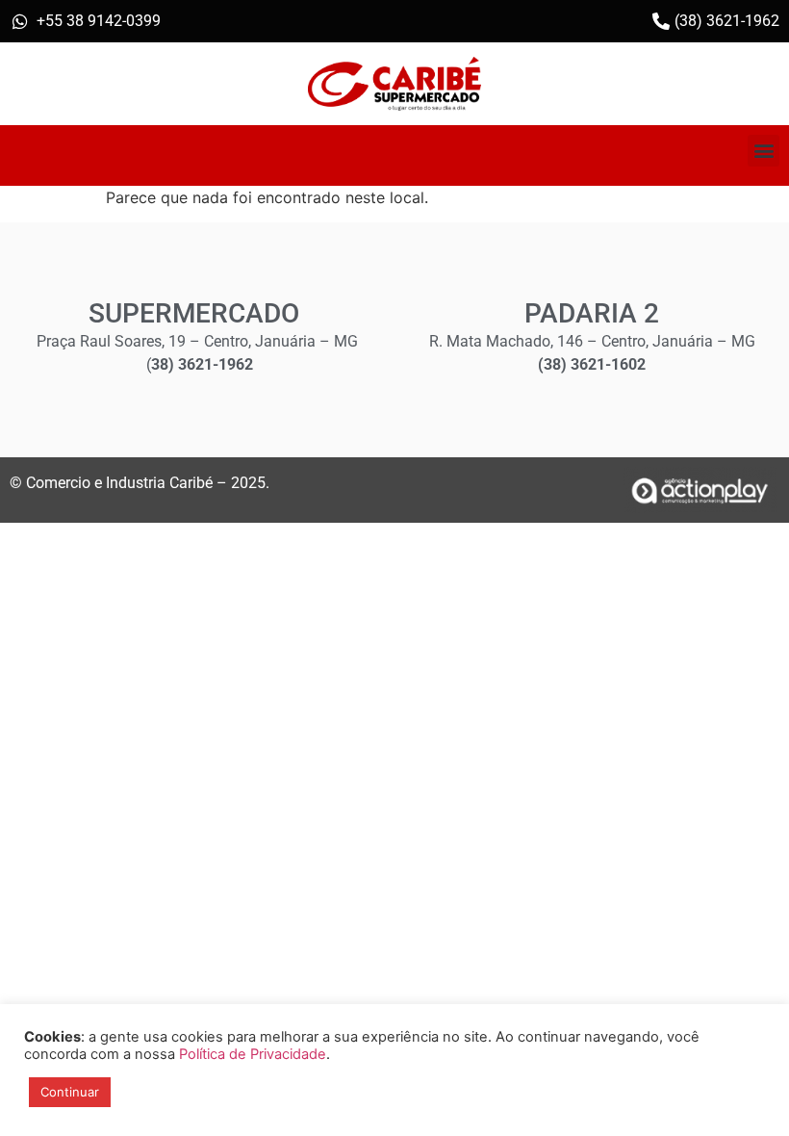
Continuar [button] (69, 1091)
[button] (763, 151)
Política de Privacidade (252, 1054)
